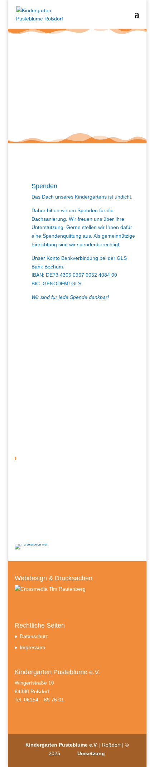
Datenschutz (34, 636)
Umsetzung (91, 753)
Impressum (32, 647)
